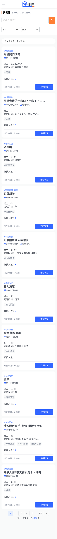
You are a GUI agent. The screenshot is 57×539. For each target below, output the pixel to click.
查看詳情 (44, 87)
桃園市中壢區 (12, 198)
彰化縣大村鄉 (12, 151)
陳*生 (13, 157)
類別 (24, 30)
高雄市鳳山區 (12, 476)
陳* (12, 436)
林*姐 (13, 389)
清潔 (17, 299)
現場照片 (26, 105)
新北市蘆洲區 (12, 383)
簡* (12, 343)
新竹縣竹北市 (12, 105)
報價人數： (10, 79)
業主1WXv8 (16, 64)
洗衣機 (18, 160)
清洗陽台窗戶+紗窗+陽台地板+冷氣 (32, 439)
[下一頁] (46, 513)
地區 (5, 30)
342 (41, 513)
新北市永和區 (12, 58)
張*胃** (13, 250)
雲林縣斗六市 (12, 430)
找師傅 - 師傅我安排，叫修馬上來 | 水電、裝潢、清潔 (28, 4)
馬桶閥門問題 (21, 67)
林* (12, 110)
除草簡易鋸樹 (21, 346)
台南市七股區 (12, 337)
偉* (12, 203)
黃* (12, 296)
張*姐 (13, 482)
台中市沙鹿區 (12, 290)
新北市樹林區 (12, 244)
